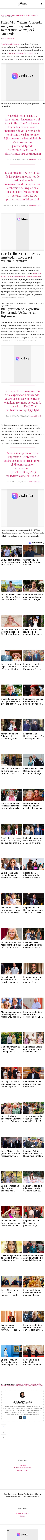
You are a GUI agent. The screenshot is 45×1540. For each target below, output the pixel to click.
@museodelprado (22, 146)
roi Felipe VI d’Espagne (11, 44)
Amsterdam (19, 1384)
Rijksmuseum (17, 1386)
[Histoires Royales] (22, 4)
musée (39, 1384)
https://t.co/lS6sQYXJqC (22, 150)
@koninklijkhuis (31, 138)
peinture (10, 1386)
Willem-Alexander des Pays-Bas (32, 1386)
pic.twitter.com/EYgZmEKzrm (22, 153)
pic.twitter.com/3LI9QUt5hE (22, 410)
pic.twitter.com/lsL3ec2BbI (22, 199)
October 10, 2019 (35, 159)
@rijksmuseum (22, 142)
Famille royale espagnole (29, 15)
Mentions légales (22, 1470)
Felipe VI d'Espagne (30, 1384)
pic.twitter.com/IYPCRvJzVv (22, 476)
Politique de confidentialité (22, 1468)
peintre (3, 1386)
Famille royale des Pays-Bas (10, 15)
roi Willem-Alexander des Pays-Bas (21, 53)
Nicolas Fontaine (8, 38)
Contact (22, 1516)
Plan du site (22, 1465)
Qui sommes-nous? (22, 1513)
